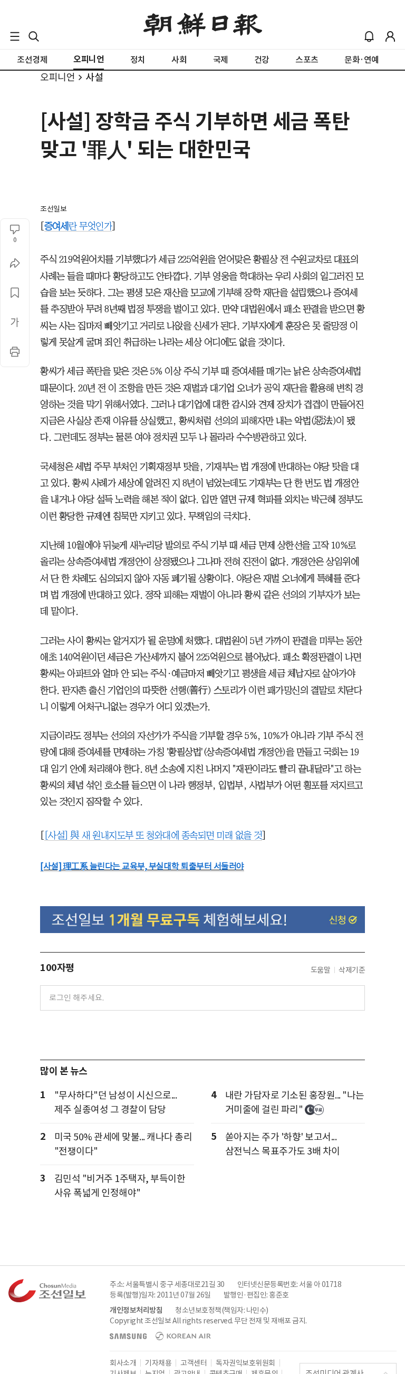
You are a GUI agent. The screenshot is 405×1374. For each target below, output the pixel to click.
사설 (94, 77)
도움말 (321, 970)
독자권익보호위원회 (245, 1363)
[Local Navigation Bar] (14, 36)
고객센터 (193, 1363)
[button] (14, 36)
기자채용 (158, 1363)
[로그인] (390, 36)
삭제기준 (352, 970)
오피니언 (57, 77)
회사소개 (123, 1363)
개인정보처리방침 (136, 1310)
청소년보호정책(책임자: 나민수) (221, 1310)
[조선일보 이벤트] (202, 919)
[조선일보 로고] (202, 25)
